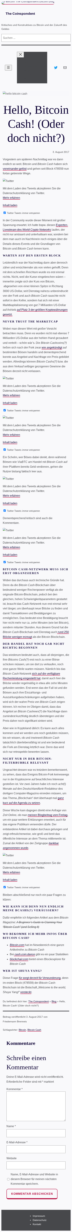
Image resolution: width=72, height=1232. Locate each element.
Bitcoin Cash (34, 1029)
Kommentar (14, 1089)
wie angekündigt (52, 347)
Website (11, 1158)
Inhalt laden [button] (10, 205)
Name (11, 1126)
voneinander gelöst (15, 168)
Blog (54, 1001)
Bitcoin (22, 1029)
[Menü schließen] (20, 55)
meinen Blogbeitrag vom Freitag (47, 815)
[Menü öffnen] (8, 68)
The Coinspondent (20, 13)
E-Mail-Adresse (16, 1142)
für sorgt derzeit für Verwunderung (40, 977)
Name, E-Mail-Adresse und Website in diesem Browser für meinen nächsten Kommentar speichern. (34, 1179)
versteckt (25, 992)
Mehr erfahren (11, 197)
